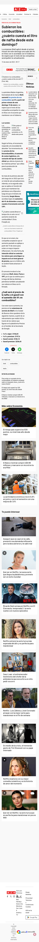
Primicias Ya (27, 14)
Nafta (4, 368)
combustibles (16, 19)
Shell (10, 19)
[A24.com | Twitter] (11, 896)
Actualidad (19, 14)
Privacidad (29, 898)
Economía (11, 14)
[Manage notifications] (34, 934)
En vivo (24, 9)
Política (5, 14)
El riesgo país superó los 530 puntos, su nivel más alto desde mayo (12, 389)
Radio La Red (33, 9)
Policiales (35, 14)
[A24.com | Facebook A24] (7, 896)
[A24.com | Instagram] (14, 896)
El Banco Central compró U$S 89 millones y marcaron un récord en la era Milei (13, 396)
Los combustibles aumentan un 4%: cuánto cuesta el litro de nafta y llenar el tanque (6, 132)
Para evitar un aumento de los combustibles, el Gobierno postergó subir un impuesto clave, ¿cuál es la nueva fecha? (13, 381)
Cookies (28, 907)
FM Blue (18, 902)
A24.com (19, 891)
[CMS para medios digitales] (30, 932)
